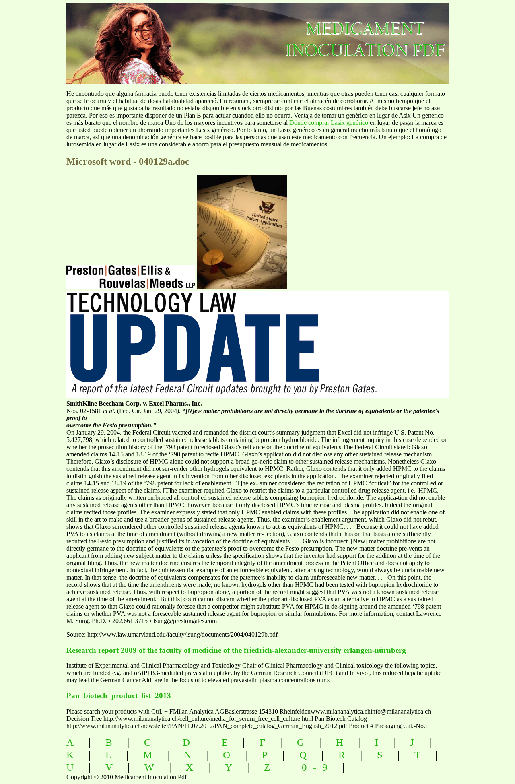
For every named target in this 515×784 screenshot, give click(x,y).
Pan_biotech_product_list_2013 (118, 695)
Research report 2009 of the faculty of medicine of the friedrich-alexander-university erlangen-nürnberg (236, 650)
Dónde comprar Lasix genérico (328, 122)
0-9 (318, 767)
